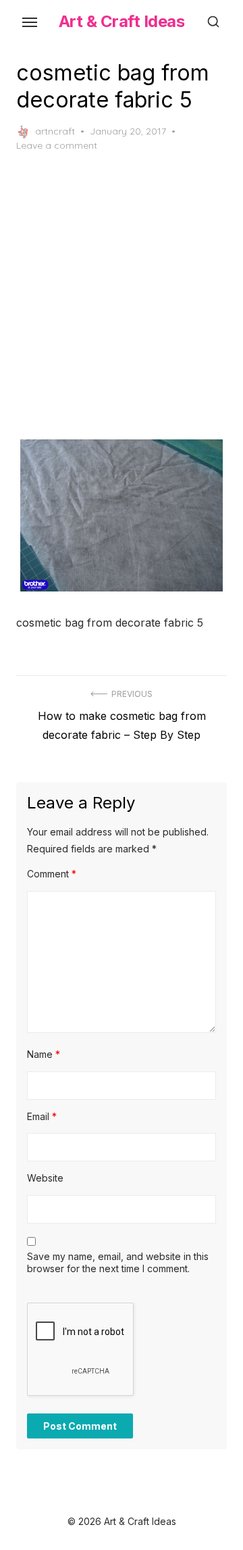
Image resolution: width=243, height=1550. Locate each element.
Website (45, 1178)
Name (43, 1054)
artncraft (55, 131)
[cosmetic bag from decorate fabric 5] (121, 515)
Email (42, 1116)
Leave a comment (56, 145)
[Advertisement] (121, 296)
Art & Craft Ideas (122, 21)
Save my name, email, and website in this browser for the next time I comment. (118, 1262)
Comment (51, 873)
